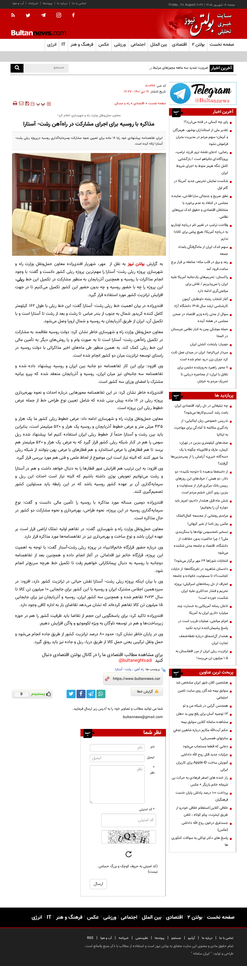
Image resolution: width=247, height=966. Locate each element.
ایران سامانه (201, 953)
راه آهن (139, 669)
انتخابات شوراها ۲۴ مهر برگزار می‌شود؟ (201, 561)
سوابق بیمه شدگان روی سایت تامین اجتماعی (203, 694)
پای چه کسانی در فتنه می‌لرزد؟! (206, 122)
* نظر (152, 770)
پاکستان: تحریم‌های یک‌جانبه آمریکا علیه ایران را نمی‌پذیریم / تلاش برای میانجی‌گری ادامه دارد (199, 284)
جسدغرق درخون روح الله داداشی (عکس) (205, 826)
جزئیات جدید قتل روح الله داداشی (204, 754)
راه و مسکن (122, 103)
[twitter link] (71, 694)
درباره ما (62, 3)
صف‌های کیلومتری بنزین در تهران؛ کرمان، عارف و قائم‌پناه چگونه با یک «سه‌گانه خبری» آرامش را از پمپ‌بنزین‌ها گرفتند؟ (199, 453)
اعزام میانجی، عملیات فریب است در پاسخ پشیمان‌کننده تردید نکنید (203, 624)
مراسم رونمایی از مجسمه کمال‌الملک (202, 515)
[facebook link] (81, 694)
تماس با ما (79, 3)
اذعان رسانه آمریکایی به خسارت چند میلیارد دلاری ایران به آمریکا (202, 609)
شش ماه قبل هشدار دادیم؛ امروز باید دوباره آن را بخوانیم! (201, 504)
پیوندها (47, 3)
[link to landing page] (206, 24)
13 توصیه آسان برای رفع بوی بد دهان (202, 714)
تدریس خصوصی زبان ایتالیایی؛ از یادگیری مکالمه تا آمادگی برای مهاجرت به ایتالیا (201, 427)
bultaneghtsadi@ (135, 660)
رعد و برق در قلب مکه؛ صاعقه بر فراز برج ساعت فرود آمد (199, 265)
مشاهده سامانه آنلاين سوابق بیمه (204, 722)
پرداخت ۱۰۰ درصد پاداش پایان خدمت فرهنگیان (202, 796)
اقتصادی (139, 103)
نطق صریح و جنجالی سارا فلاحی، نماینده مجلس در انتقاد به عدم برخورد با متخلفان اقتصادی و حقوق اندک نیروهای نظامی (199, 206)
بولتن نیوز (136, 264)
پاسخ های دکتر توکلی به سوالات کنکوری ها (199, 841)
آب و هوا (18, 3)
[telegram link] (90, 694)
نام (153, 746)
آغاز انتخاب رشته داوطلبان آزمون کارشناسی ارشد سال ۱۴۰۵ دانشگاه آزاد (201, 302)
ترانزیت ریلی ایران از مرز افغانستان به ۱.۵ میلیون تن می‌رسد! (202, 655)
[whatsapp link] (100, 694)
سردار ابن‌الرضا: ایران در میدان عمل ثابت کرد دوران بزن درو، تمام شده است (199, 356)
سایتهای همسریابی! (214, 738)
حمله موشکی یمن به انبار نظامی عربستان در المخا (199, 333)
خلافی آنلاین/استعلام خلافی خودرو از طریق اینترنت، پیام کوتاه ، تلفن (202, 811)
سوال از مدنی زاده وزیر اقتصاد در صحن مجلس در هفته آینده (200, 317)
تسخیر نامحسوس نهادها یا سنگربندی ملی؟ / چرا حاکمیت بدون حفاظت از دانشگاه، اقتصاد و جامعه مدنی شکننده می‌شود (201, 542)
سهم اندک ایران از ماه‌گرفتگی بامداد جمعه (203, 250)
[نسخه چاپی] (14, 103)
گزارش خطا (145, 691)
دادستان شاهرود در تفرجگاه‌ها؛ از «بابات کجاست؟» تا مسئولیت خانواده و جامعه (199, 572)
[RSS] (15, 15)
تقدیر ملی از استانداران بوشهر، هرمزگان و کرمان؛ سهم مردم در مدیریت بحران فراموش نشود (200, 137)
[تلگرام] (202, 93)
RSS (90, 938)
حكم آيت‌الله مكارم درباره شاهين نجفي (200, 730)
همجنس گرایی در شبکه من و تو (205, 705)
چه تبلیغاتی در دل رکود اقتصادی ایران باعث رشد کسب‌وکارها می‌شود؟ (201, 409)
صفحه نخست (222, 44)
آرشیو (191, 938)
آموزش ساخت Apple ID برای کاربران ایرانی (202, 766)
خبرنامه (33, 3)
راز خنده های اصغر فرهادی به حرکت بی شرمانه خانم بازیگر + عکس (200, 781)
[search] (17, 68)
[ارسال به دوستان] (21, 103)
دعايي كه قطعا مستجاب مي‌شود (205, 746)
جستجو (176, 938)
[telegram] (43, 15)
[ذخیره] (27, 103)
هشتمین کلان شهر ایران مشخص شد (202, 682)
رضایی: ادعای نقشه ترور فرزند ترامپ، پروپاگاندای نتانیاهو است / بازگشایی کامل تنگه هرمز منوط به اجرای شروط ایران (201, 162)
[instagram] (58, 15)
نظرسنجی (142, 938)
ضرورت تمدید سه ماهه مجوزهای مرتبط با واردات (174, 67)
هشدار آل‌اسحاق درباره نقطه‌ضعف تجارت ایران (203, 639)
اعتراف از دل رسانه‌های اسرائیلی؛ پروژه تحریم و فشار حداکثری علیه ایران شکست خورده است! (201, 591)
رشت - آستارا (123, 669)
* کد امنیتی (147, 809)
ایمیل (151, 757)
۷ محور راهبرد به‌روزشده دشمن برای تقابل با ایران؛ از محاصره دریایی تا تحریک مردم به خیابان (202, 374)
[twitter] (28, 16)
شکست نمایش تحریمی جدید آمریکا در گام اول (201, 184)
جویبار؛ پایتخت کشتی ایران (209, 344)
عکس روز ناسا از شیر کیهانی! (207, 524)
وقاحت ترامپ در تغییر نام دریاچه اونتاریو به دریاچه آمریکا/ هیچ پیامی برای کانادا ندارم (199, 232)
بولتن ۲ (198, 44)
